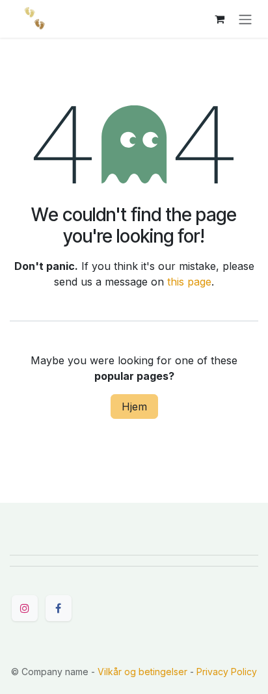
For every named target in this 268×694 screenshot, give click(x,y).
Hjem (134, 406)
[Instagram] (25, 608)
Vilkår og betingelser (142, 671)
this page (189, 281)
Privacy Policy (226, 671)
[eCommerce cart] (219, 19)
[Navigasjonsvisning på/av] (245, 19)
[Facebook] (59, 608)
